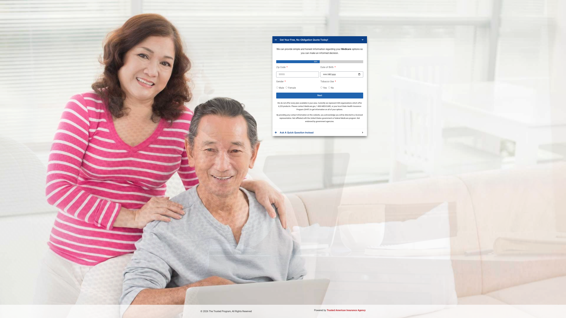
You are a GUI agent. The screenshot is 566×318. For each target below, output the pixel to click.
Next (319, 95)
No (332, 87)
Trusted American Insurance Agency (346, 310)
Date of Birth (327, 67)
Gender (280, 81)
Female (292, 87)
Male (281, 87)
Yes (325, 87)
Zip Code (281, 67)
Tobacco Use (327, 81)
